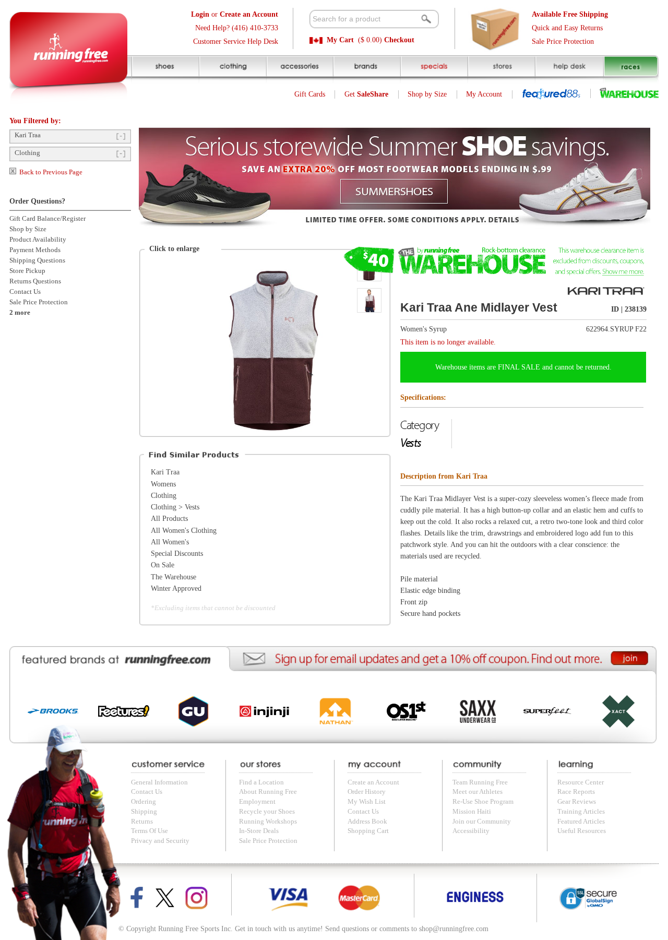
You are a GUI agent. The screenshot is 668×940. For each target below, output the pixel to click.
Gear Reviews (576, 801)
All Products (169, 518)
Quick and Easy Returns (567, 28)
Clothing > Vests (175, 507)
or (234, 14)
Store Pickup (27, 271)
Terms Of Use (149, 831)
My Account (484, 94)
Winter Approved (176, 588)
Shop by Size (427, 94)
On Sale (162, 565)
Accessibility (471, 831)
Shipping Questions (37, 260)
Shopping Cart (368, 831)
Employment (257, 801)
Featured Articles (581, 821)
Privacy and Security (160, 840)
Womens (163, 484)
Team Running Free (480, 782)
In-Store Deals (259, 831)
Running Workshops (268, 821)
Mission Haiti (471, 811)
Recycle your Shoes (267, 811)
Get (366, 94)
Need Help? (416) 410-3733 (236, 28)
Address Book (367, 821)
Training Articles (581, 811)
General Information (159, 782)
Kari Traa (28, 135)
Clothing (27, 153)
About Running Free (268, 791)
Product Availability (37, 239)
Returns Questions (35, 281)
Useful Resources (581, 831)
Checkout (399, 40)
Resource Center (580, 782)
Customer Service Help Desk (235, 41)
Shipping (144, 811)
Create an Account (373, 782)
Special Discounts (177, 553)
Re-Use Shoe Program (483, 801)
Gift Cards (309, 94)
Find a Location (261, 782)
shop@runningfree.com (453, 929)
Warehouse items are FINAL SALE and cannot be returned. (523, 367)
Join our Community (481, 821)
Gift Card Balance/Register (47, 218)
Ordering (143, 801)
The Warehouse (173, 577)
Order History (367, 791)
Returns (142, 821)
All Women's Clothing (184, 530)
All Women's (170, 542)
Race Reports (576, 791)
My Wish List (367, 801)
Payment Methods (35, 250)
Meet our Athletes (477, 791)
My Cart (340, 40)
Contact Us (25, 291)
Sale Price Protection (563, 41)
